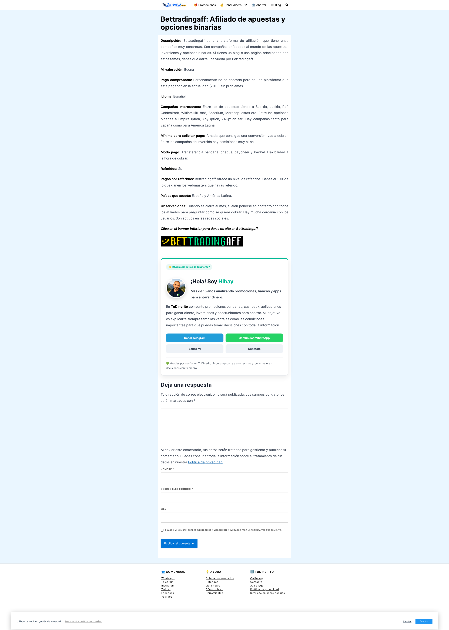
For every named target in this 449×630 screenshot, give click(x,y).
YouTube (166, 596)
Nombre (167, 469)
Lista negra (213, 585)
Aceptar (424, 621)
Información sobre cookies (267, 592)
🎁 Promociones (205, 5)
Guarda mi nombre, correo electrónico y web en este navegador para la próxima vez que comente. (223, 530)
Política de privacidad (205, 462)
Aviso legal (257, 585)
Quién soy (256, 578)
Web (163, 508)
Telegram (167, 581)
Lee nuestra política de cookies (83, 621)
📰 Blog (276, 5)
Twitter (165, 589)
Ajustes (407, 621)
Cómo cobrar (214, 589)
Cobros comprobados (220, 578)
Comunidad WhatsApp (254, 338)
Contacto (254, 349)
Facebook (167, 592)
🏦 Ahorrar (259, 5)
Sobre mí (195, 349)
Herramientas (214, 592)
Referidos (212, 581)
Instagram (168, 585)
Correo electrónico (177, 489)
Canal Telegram (195, 338)
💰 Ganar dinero (231, 5)
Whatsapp (168, 578)
